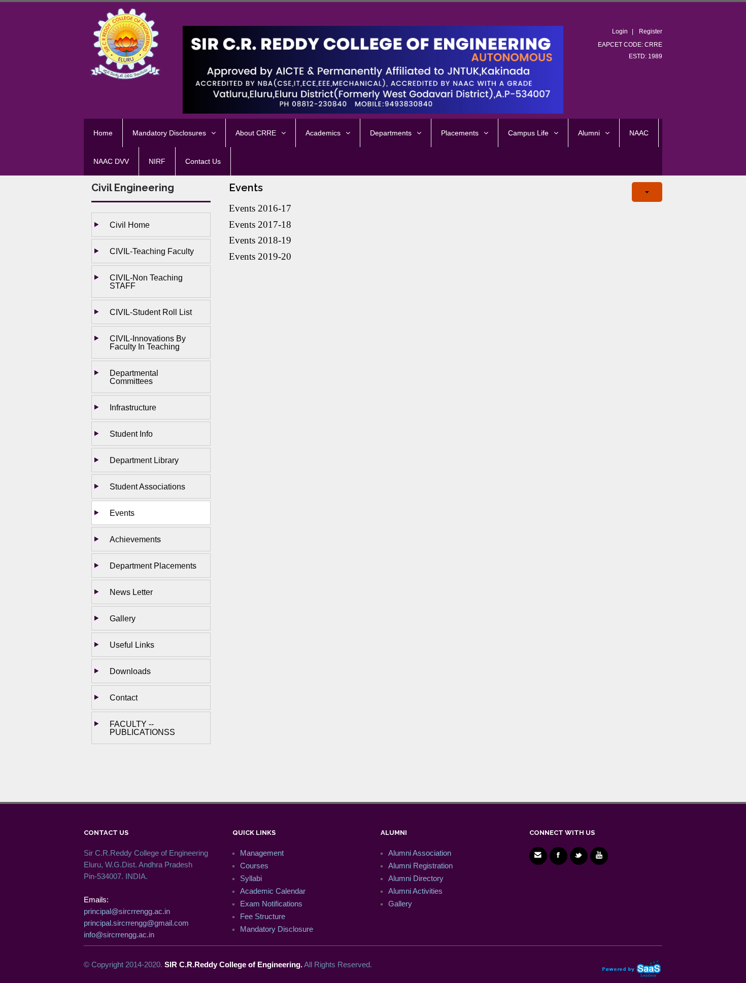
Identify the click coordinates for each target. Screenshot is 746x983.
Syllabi (251, 878)
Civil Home (130, 224)
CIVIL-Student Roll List (151, 312)
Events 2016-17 (260, 208)
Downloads (130, 671)
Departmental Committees (134, 376)
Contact (124, 697)
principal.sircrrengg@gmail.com (136, 923)
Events (122, 512)
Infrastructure (133, 407)
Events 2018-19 (260, 240)
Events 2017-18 (260, 224)
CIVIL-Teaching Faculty (152, 251)
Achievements (135, 539)
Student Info (131, 433)
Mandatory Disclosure (276, 929)
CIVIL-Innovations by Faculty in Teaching (148, 342)
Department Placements (153, 565)
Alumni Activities (415, 891)
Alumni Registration (420, 865)
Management (262, 853)
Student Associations (147, 486)
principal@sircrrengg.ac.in (127, 911)
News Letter (131, 591)
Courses (254, 865)
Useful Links (132, 644)
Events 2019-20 (260, 256)
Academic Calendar (273, 891)
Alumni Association (419, 853)
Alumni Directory (416, 878)
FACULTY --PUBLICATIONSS (142, 727)
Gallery (122, 618)
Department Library (144, 460)
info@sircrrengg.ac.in (119, 934)
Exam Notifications (271, 903)
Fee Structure (262, 916)
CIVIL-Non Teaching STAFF (146, 281)
